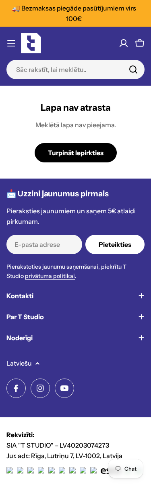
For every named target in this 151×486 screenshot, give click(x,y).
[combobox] (75, 69)
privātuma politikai (50, 276)
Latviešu (19, 363)
